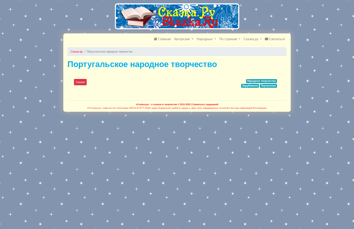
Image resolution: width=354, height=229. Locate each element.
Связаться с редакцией (205, 104)
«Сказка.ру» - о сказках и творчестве (156, 104)
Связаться (276, 39)
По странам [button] (228, 39)
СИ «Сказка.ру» (94, 108)
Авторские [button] (182, 39)
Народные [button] (205, 39)
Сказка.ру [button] (251, 39)
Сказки (80, 82)
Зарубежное (250, 85)
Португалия (268, 85)
